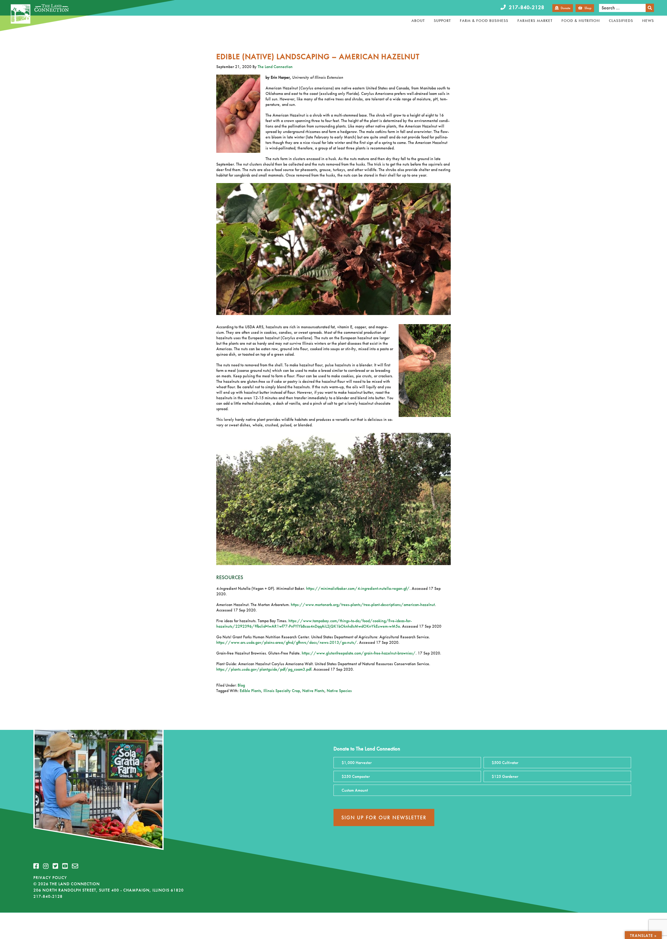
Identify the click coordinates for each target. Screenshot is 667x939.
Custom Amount (355, 790)
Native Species (339, 690)
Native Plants (313, 690)
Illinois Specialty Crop (281, 690)
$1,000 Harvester (357, 762)
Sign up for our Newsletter (384, 817)
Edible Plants (250, 690)
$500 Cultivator (505, 762)
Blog (241, 685)
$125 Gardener (505, 776)
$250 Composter (356, 776)
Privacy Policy (50, 877)
